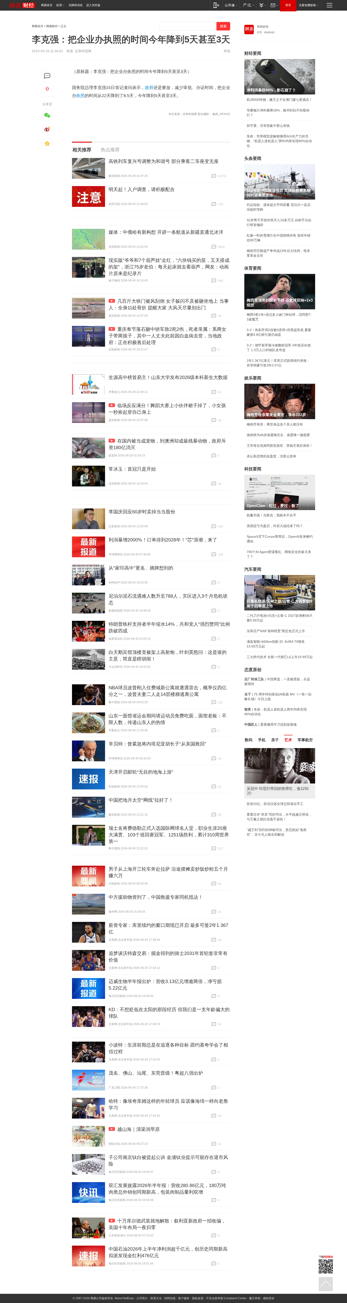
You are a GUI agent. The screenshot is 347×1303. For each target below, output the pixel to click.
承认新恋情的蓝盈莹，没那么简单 (271, 456)
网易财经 (52, 26)
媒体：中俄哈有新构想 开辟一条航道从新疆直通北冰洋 (166, 232)
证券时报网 (83, 51)
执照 (80, 95)
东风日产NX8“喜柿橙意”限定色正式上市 (276, 631)
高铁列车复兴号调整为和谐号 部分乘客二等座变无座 (164, 161)
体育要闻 (252, 268)
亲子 (275, 740)
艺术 (288, 740)
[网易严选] (247, 5)
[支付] (262, 5)
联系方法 (156, 1298)
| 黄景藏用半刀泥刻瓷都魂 (270, 724)
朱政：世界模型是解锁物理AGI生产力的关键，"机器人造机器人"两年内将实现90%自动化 (279, 141)
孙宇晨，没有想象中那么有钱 (268, 126)
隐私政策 (197, 1298)
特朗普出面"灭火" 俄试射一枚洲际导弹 (275, 814)
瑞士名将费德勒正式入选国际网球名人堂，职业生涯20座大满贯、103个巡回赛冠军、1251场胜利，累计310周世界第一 (169, 835)
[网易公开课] (231, 5)
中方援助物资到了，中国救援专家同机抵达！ (156, 897)
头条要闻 (252, 158)
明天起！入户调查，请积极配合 (142, 189)
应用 (59, 5)
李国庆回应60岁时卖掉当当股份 (142, 511)
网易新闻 (262, 26)
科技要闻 (252, 469)
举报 (227, 51)
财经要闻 (252, 53)
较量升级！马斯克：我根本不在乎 (271, 515)
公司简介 (142, 1298)
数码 (248, 740)
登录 (288, 5)
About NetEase (124, 1298)
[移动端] (216, 5)
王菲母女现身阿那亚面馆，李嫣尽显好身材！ (280, 445)
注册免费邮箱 (307, 5)
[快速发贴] (47, 75)
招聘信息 (170, 1298)
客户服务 (184, 1298)
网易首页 (46, 5)
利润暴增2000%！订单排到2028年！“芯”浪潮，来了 (163, 539)
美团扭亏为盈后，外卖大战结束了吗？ (275, 526)
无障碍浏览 (75, 5)
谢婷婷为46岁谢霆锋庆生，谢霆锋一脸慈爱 (278, 435)
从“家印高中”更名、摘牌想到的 (141, 568)
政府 (149, 87)
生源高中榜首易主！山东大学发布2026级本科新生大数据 (168, 377)
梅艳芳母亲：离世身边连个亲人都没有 (275, 424)
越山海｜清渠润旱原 (138, 1129)
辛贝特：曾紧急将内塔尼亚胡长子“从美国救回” (157, 743)
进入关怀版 (93, 5)
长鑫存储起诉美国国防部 (265, 804)
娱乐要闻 (252, 378)
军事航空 (305, 740)
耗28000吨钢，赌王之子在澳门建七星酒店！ (279, 100)
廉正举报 (254, 1298)
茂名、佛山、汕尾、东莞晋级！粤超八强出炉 (156, 1073)
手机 (262, 740)
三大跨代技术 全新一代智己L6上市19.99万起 (280, 657)
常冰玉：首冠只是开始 (132, 469)
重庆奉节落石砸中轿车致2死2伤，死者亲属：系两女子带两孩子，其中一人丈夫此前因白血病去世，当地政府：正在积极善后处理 (167, 336)
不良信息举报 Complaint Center (226, 1298)
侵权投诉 (268, 1298)
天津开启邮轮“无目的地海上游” (141, 772)
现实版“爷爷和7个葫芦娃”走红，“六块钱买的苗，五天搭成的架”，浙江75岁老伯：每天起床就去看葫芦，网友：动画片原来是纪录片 (169, 267)
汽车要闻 (252, 569)
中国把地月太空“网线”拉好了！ (141, 800)
